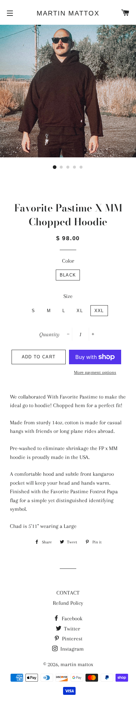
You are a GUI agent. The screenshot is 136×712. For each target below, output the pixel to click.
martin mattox (68, 13)
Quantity (49, 334)
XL (80, 310)
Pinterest (72, 638)
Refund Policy (68, 603)
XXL (99, 310)
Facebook (71, 618)
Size (68, 296)
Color (68, 261)
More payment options (95, 372)
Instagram (71, 649)
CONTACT (68, 593)
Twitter (71, 629)
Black (68, 275)
